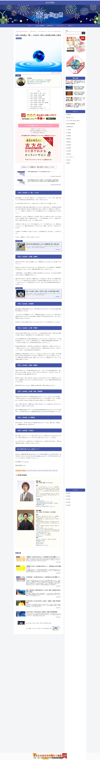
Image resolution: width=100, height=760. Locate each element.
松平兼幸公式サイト (39, 536)
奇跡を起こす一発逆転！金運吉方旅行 (38, 81)
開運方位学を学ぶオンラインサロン (34, 83)
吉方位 (17, 454)
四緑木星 (69, 138)
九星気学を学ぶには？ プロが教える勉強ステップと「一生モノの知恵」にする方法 (79, 99)
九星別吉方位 (19, 470)
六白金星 (69, 144)
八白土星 (69, 150)
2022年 (68, 505)
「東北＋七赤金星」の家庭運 (36, 96)
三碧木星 (69, 135)
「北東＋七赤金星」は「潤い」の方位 (37, 93)
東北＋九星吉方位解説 (53, 470)
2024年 (68, 499)
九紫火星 (69, 154)
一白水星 (69, 129)
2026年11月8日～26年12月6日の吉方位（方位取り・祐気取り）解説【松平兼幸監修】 (79, 93)
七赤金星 (24, 470)
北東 (33, 470)
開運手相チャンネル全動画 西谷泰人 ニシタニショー (45, 506)
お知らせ (69, 160)
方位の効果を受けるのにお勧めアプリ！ (38, 108)
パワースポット (70, 157)
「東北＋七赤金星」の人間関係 (36, 104)
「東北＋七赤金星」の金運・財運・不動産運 (39, 102)
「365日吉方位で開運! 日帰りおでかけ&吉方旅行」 (44, 503)
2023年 (68, 502)
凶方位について (70, 117)
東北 (47, 470)
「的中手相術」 (38, 500)
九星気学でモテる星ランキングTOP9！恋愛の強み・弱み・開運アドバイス (79, 82)
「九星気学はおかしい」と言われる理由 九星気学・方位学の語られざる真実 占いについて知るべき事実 (79, 105)
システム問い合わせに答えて (73, 120)
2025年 (68, 496)
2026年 (68, 493)
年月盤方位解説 (42, 470)
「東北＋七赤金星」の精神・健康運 (37, 100)
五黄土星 (69, 141)
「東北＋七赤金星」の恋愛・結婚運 (37, 95)
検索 (67, 30)
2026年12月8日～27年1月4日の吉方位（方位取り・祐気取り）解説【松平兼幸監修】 (79, 87)
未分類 (68, 163)
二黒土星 (69, 132)
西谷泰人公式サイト (39, 496)
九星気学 (69, 114)
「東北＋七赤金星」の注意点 (36, 106)
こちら (27, 461)
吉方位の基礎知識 (71, 123)
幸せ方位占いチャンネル (40, 542)
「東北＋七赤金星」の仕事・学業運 (37, 98)
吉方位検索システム (40, 456)
